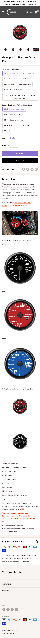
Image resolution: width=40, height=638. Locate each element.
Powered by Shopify (8, 633)
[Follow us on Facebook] (3, 609)
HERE (23, 509)
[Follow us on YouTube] (16, 609)
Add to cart (20, 153)
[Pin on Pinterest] (27, 169)
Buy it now (20, 160)
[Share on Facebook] (23, 169)
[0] (36, 12)
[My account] (31, 12)
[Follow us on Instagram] (8, 609)
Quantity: (5, 145)
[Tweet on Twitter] (32, 169)
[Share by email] (36, 169)
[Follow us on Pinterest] (12, 609)
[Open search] (27, 12)
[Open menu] (3, 12)
